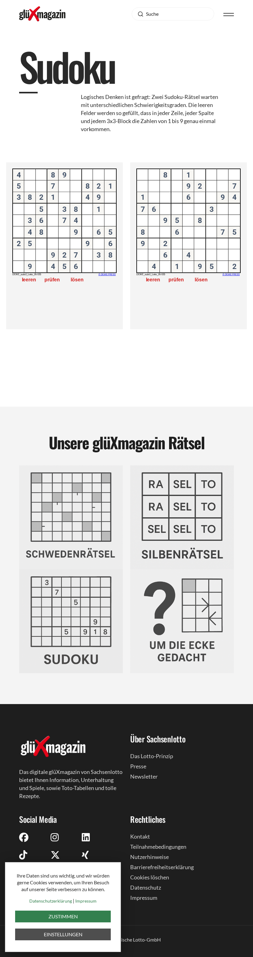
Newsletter (144, 776)
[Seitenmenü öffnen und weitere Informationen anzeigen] (228, 14)
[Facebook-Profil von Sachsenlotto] (23, 837)
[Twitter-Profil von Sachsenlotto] (55, 854)
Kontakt (140, 836)
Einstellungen (63, 934)
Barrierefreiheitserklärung (162, 867)
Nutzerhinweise (149, 856)
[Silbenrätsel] (182, 516)
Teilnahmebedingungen (158, 846)
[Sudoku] (71, 620)
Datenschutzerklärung (50, 901)
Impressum (143, 897)
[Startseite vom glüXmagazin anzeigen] (53, 746)
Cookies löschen (149, 877)
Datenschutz (145, 887)
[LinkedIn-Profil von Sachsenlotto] (86, 837)
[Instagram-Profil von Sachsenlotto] (55, 837)
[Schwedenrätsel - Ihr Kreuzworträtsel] (71, 516)
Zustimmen (63, 916)
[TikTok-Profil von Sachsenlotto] (23, 854)
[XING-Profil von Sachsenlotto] (85, 854)
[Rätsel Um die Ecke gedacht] (182, 620)
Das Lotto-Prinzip (151, 756)
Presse (138, 766)
